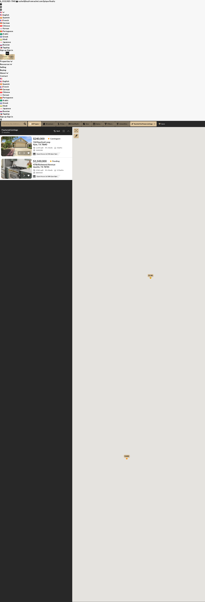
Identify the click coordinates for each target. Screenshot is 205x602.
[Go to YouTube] (1, 9)
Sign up (3, 50)
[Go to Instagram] (1, 7)
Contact (4, 76)
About (3, 73)
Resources (5, 64)
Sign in (10, 50)
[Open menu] (1, 119)
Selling (3, 67)
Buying (3, 70)
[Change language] (2, 12)
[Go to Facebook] (1, 4)
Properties (5, 61)
